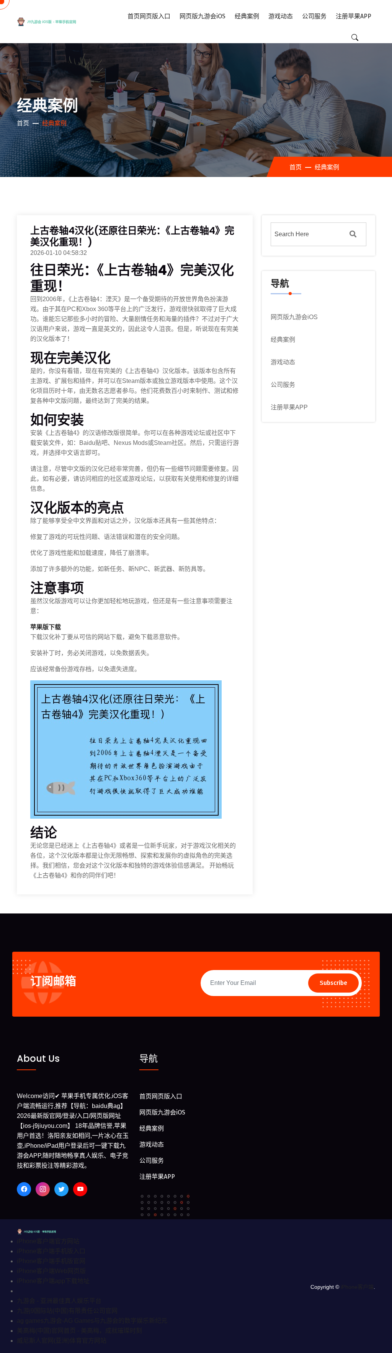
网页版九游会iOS (202, 16)
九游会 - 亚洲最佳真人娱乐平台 (59, 1301)
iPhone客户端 (357, 1287)
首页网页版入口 (148, 16)
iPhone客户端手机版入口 (51, 1251)
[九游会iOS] (54, 21)
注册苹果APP (353, 16)
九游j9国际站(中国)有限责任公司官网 (67, 1311)
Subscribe (333, 982)
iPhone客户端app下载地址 (53, 1281)
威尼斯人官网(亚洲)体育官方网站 (61, 1340)
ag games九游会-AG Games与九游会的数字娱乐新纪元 (92, 1320)
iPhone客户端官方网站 (48, 1241)
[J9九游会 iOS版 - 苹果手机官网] (41, 1231)
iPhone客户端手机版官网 (51, 1261)
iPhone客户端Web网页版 (51, 1271)
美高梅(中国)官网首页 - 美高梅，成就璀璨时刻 (79, 1330)
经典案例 (247, 16)
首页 (23, 123)
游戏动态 (280, 16)
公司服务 (314, 16)
